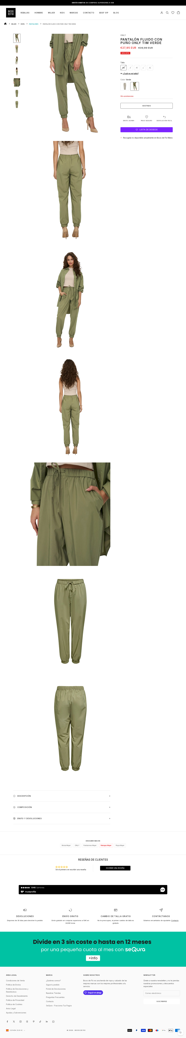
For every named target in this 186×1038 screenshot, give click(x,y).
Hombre (39, 13)
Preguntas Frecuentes (55, 997)
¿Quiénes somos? (53, 980)
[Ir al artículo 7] (16, 104)
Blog (116, 13)
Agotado (146, 106)
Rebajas (25, 13)
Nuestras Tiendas (53, 993)
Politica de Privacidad (15, 1000)
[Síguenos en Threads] (27, 1021)
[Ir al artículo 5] (16, 82)
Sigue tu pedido (52, 985)
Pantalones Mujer (90, 845)
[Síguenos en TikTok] (40, 1021)
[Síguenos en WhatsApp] (53, 1021)
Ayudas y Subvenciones (16, 1013)
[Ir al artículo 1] (16, 38)
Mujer (51, 13)
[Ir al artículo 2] (16, 49)
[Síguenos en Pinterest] (33, 1021)
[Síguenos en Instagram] (20, 1021)
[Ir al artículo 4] (16, 71)
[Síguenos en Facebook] (7, 1021)
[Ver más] (93, 949)
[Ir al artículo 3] (16, 60)
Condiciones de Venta (15, 980)
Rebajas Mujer (106, 845)
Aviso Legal (11, 1008)
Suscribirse (162, 1001)
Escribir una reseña (115, 868)
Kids (62, 13)
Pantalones (33, 24)
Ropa (23, 24)
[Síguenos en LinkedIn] (47, 1021)
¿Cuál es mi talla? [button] (131, 73)
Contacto (88, 13)
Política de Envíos (13, 985)
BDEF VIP (103, 13)
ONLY (123, 35)
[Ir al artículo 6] (16, 93)
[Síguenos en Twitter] (14, 1021)
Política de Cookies (14, 1004)
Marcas (74, 13)
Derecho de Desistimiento (17, 996)
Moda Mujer (66, 845)
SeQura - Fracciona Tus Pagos (59, 1005)
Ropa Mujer (120, 845)
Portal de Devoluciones (56, 989)
